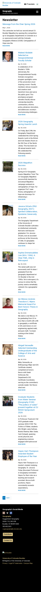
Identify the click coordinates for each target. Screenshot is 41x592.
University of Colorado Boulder (14, 558)
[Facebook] (11, 513)
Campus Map (28, 563)
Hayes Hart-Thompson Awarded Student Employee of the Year (28, 454)
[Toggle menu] (37, 12)
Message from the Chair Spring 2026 (19, 24)
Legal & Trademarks (15, 563)
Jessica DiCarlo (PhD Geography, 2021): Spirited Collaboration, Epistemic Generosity (27, 210)
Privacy (5, 563)
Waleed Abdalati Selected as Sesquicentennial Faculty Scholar (25, 56)
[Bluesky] (7, 513)
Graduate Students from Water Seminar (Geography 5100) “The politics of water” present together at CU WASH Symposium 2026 (28, 405)
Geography (7, 11)
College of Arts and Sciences (10, 13)
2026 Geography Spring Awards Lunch (27, 122)
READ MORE (6, 46)
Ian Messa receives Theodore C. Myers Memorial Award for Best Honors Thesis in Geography (28, 304)
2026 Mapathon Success (25, 164)
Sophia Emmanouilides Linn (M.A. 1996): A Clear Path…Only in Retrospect (28, 256)
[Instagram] (4, 513)
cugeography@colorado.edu (12, 529)
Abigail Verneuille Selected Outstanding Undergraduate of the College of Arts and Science (27, 350)
